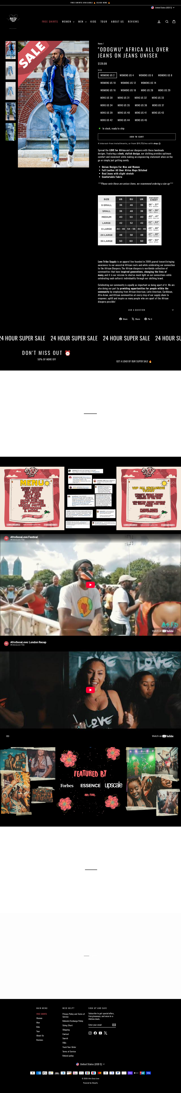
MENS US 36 (141, 105)
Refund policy (68, 1055)
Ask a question (136, 309)
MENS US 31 (124, 97)
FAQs (65, 1042)
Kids (93, 21)
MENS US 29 (164, 90)
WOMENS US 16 (108, 90)
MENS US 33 (158, 97)
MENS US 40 (124, 112)
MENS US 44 (124, 120)
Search (65, 1038)
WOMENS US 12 (128, 82)
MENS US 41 (141, 112)
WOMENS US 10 (108, 82)
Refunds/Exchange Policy (73, 1020)
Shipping (66, 1029)
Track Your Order (69, 1047)
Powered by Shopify (90, 1082)
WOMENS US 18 (128, 90)
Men (81, 21)
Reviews (133, 21)
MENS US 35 (124, 105)
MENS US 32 (141, 97)
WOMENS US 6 (146, 75)
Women (67, 21)
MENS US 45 (141, 120)
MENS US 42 (106, 120)
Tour (104, 21)
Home (100, 43)
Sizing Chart (68, 1025)
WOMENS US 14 (148, 82)
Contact (66, 1034)
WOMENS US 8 (165, 75)
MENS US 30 (106, 97)
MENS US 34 (106, 105)
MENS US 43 (158, 112)
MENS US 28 (147, 90)
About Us (117, 21)
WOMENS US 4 (127, 75)
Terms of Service (69, 1051)
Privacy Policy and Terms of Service (74, 1015)
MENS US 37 (158, 105)
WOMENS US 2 (107, 75)
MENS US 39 (106, 112)
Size (100, 70)
